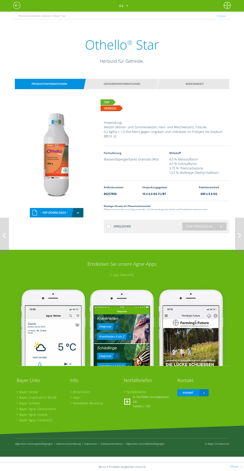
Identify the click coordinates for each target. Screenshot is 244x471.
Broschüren (81, 392)
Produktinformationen (49, 84)
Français (221, 16)
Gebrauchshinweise (112, 443)
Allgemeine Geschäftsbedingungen (145, 443)
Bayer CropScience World (37, 397)
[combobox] (56, 212)
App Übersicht (123, 275)
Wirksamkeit (195, 84)
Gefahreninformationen (122, 84)
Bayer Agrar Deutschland (37, 409)
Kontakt (188, 392)
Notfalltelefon (136, 392)
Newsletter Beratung (88, 403)
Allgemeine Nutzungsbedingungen (34, 443)
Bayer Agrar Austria (33, 414)
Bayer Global (28, 392)
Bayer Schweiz (29, 403)
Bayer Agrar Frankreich (36, 420)
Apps (76, 397)
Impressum (90, 443)
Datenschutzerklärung (68, 443)
